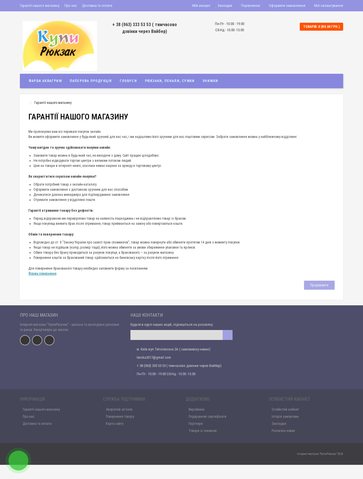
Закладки (279, 424)
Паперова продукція (91, 81)
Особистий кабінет (285, 409)
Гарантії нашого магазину (39, 5)
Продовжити (319, 285)
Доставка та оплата (97, 5)
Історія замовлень (285, 417)
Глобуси (128, 81)
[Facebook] (25, 340)
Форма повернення (42, 274)
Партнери (196, 424)
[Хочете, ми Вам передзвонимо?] (18, 460)
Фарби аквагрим (45, 81)
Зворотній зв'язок (119, 409)
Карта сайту (114, 424)
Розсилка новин (283, 431)
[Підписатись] (228, 335)
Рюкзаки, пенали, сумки (170, 81)
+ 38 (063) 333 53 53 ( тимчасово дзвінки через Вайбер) (179, 366)
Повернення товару (120, 417)
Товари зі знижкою (203, 431)
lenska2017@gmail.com (154, 357)
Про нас (70, 5)
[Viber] (49, 340)
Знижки (210, 81)
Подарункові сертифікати (207, 417)
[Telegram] (37, 340)
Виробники (196, 409)
